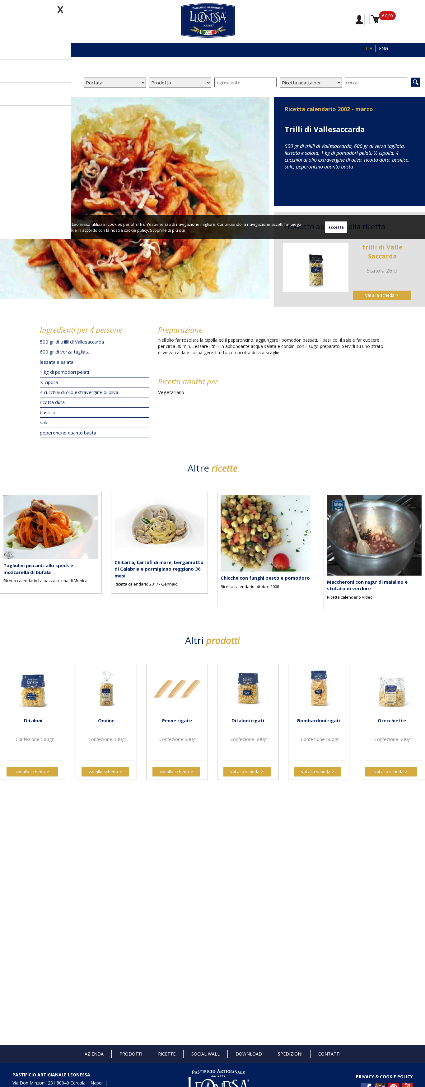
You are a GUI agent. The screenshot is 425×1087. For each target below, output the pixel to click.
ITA (369, 48)
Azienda (94, 1054)
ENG (383, 48)
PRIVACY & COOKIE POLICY (384, 1077)
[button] (6, 545)
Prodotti (130, 1054)
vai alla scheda (380, 295)
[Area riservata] (359, 19)
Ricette (166, 1054)
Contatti (329, 1054)
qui (182, 230)
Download (249, 1054)
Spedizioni (290, 1054)
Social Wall (205, 1054)
